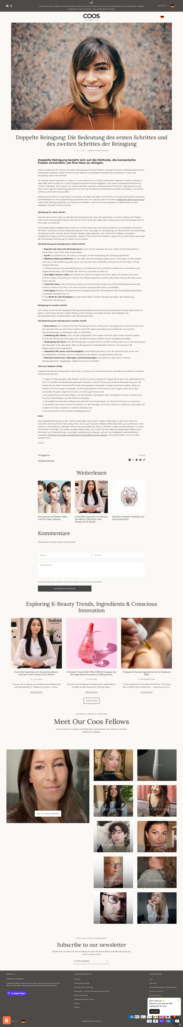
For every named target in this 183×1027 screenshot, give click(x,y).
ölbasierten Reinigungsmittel (130, 199)
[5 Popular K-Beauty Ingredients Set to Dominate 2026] (146, 643)
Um (150, 979)
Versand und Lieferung (83, 987)
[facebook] (7, 5)
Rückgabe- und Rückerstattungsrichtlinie (91, 991)
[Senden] (107, 961)
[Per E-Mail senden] (140, 459)
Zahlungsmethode (81, 983)
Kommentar (46, 565)
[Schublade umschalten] (7, 17)
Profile (77, 1003)
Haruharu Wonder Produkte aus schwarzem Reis (128, 517)
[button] (144, 459)
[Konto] (170, 17)
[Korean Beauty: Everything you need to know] (54, 496)
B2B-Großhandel (81, 995)
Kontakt (77, 979)
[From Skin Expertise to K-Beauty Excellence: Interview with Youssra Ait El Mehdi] (91, 496)
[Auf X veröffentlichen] (133, 460)
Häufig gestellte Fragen (84, 999)
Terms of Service (156, 991)
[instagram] (11, 5)
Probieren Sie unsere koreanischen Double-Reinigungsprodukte (77, 435)
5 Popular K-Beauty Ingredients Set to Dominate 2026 (146, 673)
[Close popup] (178, 1000)
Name (42, 555)
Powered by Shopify (92, 1021)
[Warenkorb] (175, 17)
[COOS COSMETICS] (91, 17)
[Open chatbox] (177, 1019)
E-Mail (98, 555)
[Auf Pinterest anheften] (136, 459)
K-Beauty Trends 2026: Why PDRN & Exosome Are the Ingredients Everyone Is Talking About (91, 673)
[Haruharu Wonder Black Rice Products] (128, 496)
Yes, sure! (154, 1011)
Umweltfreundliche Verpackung (163, 987)
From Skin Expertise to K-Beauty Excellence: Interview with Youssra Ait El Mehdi (91, 519)
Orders (77, 1007)
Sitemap (152, 983)
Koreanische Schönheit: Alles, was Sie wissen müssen (53, 517)
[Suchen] (13, 17)
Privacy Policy (155, 995)
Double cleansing (46, 460)
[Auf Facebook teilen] (129, 459)
